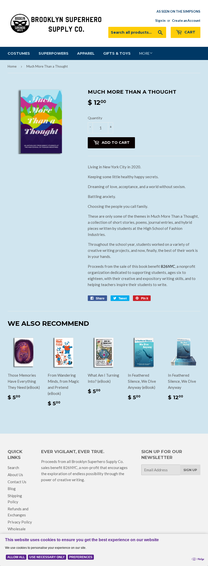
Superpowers (53, 53)
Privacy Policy (20, 522)
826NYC (168, 266)
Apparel (86, 53)
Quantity (95, 118)
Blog (12, 488)
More (144, 53)
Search (13, 467)
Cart (189, 32)
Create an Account (186, 20)
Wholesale (17, 529)
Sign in (160, 20)
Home (12, 66)
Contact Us (17, 481)
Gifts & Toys (117, 53)
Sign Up (190, 470)
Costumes (19, 53)
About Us (15, 474)
